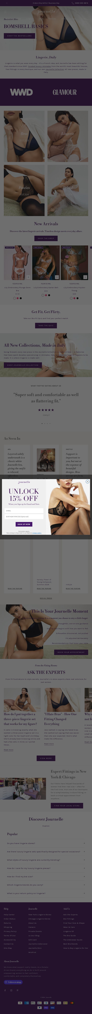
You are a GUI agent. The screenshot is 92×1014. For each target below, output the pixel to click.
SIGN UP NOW (24, 524)
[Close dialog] (87, 481)
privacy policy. (36, 533)
